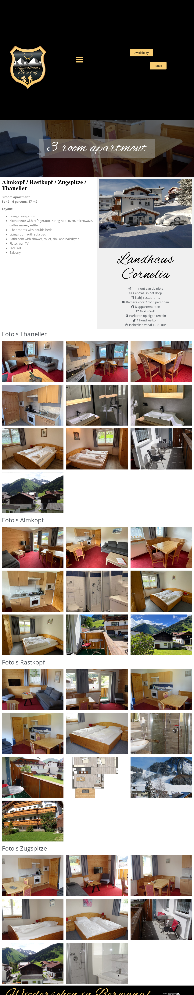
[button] (79, 59)
